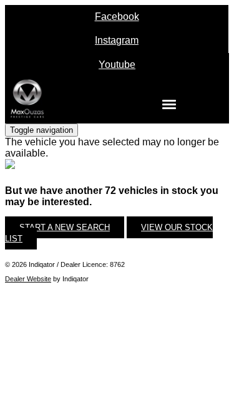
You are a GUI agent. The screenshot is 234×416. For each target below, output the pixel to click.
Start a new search (64, 227)
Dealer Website (28, 279)
